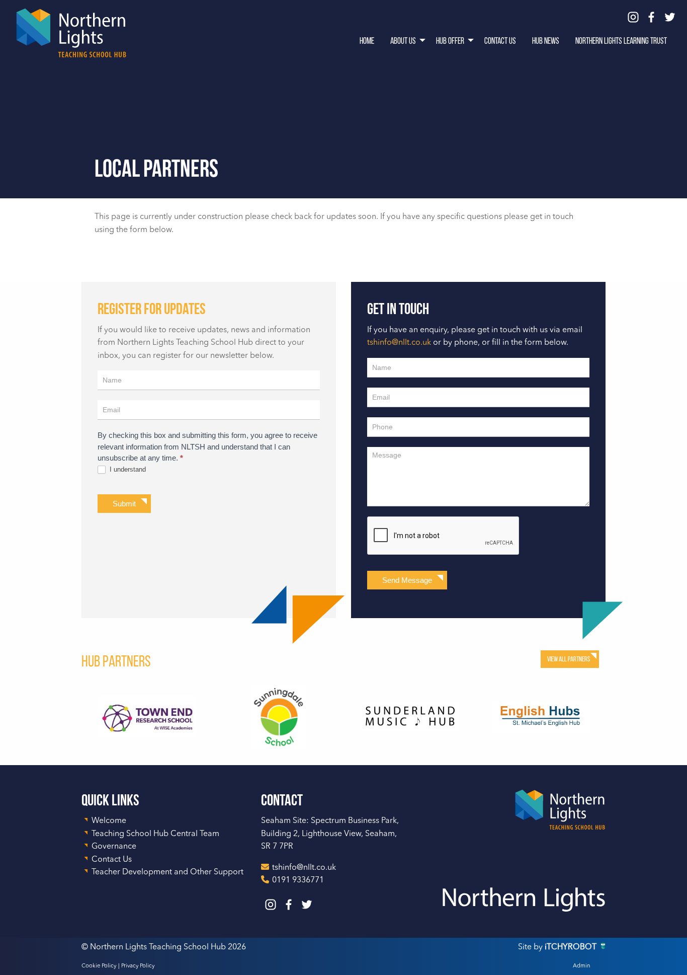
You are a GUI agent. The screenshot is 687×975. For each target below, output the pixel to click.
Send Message (407, 580)
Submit (124, 503)
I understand (127, 469)
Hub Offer (450, 40)
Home (367, 40)
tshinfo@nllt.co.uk (399, 343)
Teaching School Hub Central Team (155, 834)
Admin (581, 966)
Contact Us (500, 40)
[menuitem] (367, 40)
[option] (147, 717)
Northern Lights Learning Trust (621, 40)
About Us (403, 40)
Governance (114, 847)
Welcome (109, 821)
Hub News (545, 40)
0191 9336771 (298, 880)
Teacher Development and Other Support (167, 872)
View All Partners (568, 659)
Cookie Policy (98, 966)
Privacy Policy (137, 966)
